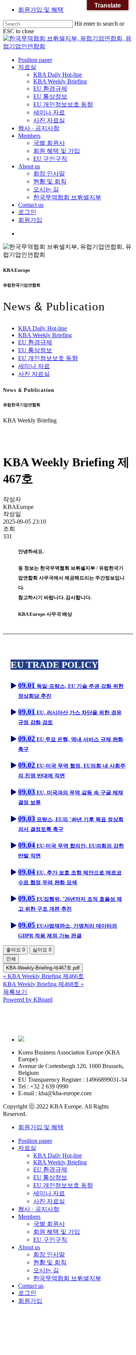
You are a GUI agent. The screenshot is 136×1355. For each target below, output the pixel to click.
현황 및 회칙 (49, 1262)
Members (29, 1216)
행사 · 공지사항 (38, 1209)
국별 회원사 (49, 1224)
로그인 (27, 1293)
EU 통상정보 (35, 350)
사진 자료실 (34, 374)
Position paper (35, 1141)
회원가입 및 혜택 (40, 9)
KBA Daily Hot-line (42, 328)
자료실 (27, 1148)
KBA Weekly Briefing (45, 335)
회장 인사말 (49, 1254)
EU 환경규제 (35, 342)
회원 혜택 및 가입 (56, 1232)
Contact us (30, 1286)
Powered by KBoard (28, 999)
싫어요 (41, 950)
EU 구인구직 (50, 1239)
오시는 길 (46, 1270)
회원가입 (30, 1301)
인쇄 (11, 959)
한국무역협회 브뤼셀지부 (67, 1278)
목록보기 (15, 992)
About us (29, 1247)
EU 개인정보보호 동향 (48, 358)
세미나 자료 (34, 366)
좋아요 (15, 950)
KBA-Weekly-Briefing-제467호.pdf (43, 968)
